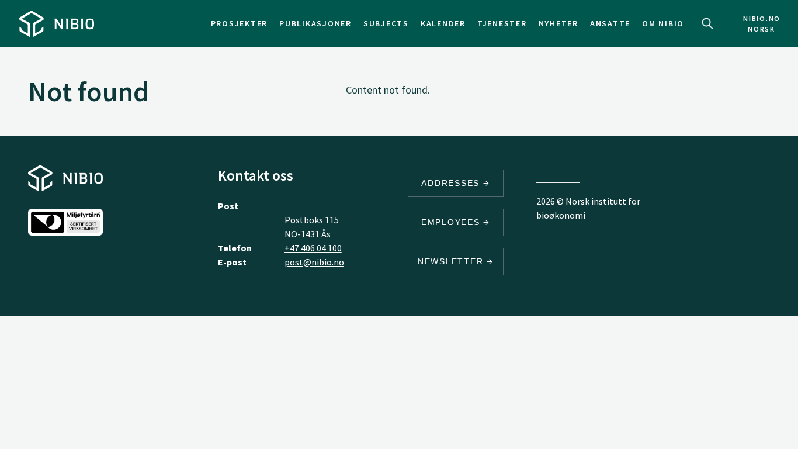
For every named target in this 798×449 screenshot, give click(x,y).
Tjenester (502, 23)
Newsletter (452, 261)
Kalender (443, 23)
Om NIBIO (663, 23)
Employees (452, 222)
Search (707, 23)
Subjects (386, 23)
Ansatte (610, 23)
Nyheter (558, 23)
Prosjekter (239, 23)
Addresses (452, 183)
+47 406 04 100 (313, 248)
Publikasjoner (315, 23)
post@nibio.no (314, 262)
